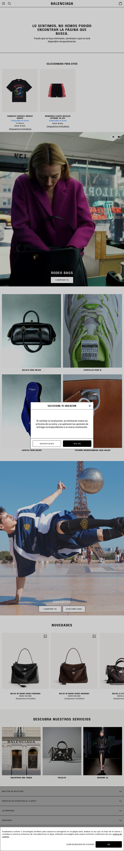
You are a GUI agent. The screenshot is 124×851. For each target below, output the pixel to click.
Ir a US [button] (77, 443)
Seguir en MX (47, 443)
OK (108, 844)
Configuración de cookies (80, 844)
